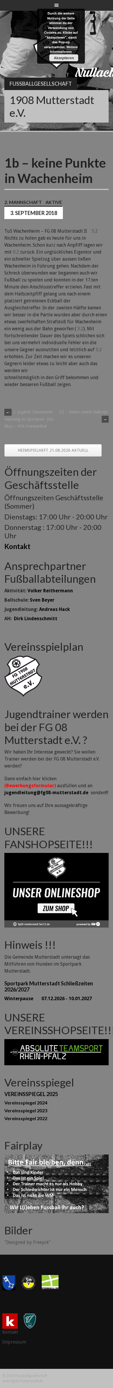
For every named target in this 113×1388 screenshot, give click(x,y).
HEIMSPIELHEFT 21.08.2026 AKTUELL (53, 450)
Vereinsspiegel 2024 (25, 1102)
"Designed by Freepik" (27, 1242)
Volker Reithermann (50, 590)
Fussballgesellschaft (41, 83)
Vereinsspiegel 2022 (25, 1118)
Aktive (53, 202)
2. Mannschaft (23, 202)
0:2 (16, 252)
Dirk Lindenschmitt (35, 618)
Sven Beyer (42, 600)
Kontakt (17, 546)
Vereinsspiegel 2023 (25, 1110)
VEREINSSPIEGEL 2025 (31, 1094)
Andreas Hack (54, 609)
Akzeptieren (64, 57)
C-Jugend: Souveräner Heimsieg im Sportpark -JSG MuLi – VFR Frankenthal (28, 419)
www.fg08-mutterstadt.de (22, 1381)
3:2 (80, 328)
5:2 (95, 231)
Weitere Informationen (64, 49)
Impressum (14, 1342)
